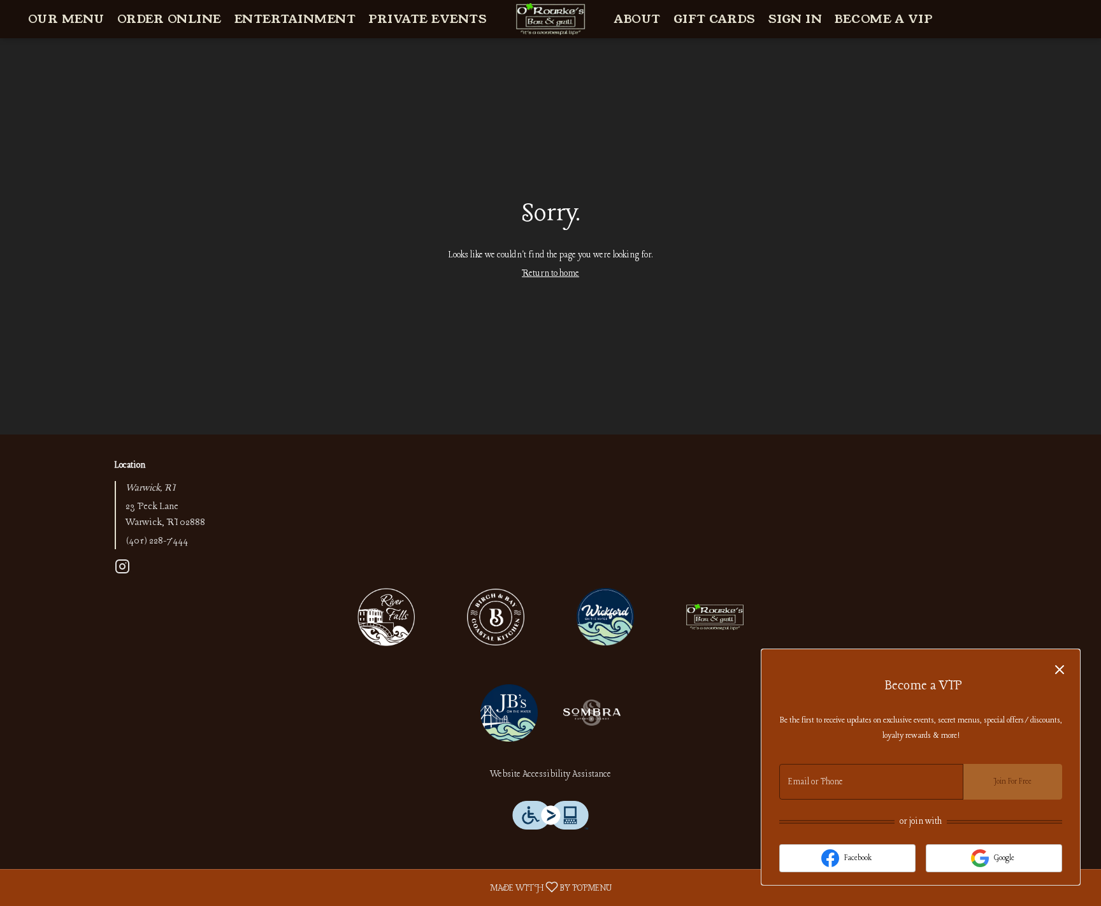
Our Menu (66, 19)
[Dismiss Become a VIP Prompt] (1059, 669)
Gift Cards (714, 19)
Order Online (169, 19)
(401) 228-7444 (157, 541)
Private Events (427, 19)
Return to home (550, 273)
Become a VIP (883, 19)
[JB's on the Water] (509, 712)
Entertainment (295, 19)
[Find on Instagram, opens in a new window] (122, 570)
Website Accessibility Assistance (550, 774)
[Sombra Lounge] (592, 712)
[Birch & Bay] (496, 616)
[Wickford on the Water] (605, 616)
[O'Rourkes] (715, 616)
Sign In (795, 19)
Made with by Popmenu (311, 887)
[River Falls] (386, 616)
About (637, 19)
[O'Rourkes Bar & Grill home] (550, 19)
